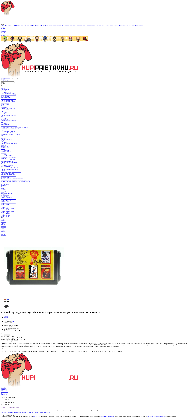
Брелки (2, 192)
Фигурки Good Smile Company (8, 203)
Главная (6, 316)
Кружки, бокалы (109, 25)
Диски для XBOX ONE (7, 161)
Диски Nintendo (5, 96)
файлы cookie (36, 416)
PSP (19, 25)
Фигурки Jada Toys (5, 205)
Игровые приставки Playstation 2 (9, 115)
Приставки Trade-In (6, 151)
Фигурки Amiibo (5, 104)
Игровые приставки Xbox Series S (9, 168)
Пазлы (136, 25)
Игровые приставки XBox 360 (8, 157)
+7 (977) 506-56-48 (5, 78)
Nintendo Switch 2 (5, 91)
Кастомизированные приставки (9, 182)
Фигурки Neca (4, 207)
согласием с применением (107, 416)
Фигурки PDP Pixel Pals (7, 209)
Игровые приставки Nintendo (8, 99)
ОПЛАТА (3, 388)
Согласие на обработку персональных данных (29, 412)
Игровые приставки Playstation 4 (9, 126)
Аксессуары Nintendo (6, 92)
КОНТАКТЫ (4, 394)
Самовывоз (3, 31)
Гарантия (3, 29)
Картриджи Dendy (5, 146)
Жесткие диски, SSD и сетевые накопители (64, 25)
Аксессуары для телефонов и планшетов (11, 172)
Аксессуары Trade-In (6, 150)
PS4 (15, 25)
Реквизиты (3, 226)
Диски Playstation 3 (5, 119)
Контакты (3, 33)
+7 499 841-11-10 (5, 35)
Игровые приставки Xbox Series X (9, 169)
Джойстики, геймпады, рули (8, 174)
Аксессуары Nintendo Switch (8, 93)
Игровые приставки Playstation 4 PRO (10, 128)
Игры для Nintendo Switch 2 (8, 101)
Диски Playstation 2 (5, 113)
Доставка (3, 28)
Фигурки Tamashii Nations (7, 211)
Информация (5, 218)
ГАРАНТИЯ (4, 390)
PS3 (12, 25)
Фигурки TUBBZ (5, 213)
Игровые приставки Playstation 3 (9, 120)
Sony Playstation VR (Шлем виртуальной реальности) (14, 127)
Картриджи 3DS (5, 103)
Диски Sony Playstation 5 (7, 132)
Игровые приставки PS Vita (8, 108)
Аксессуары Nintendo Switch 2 (8, 95)
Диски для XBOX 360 (6, 155)
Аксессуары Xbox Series (7, 165)
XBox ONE (39, 25)
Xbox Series (45, 25)
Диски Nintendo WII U (6, 97)
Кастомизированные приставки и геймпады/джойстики (90, 25)
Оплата (2, 27)
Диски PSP (3, 138)
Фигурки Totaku (5, 212)
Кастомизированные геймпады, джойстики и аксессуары (15, 181)
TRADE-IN (3, 393)
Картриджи (3, 145)
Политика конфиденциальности (9, 412)
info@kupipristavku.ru (6, 80)
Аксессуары (4, 107)
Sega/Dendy (23, 25)
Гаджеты (51, 25)
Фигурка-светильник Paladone (8, 199)
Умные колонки (5, 177)
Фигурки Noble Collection (7, 208)
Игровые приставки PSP (7, 139)
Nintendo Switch (5, 89)
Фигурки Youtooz (5, 215)
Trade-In (29, 25)
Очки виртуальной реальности (127, 25)
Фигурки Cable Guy (6, 200)
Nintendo (3, 25)
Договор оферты (45, 412)
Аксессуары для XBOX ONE (8, 159)
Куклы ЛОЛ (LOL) (5, 196)
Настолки (116, 25)
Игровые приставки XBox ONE (9, 162)
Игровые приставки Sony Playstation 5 (10, 134)
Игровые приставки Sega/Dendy (9, 143)
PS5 (17, 25)
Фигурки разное (5, 216)
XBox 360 (33, 25)
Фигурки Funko (5, 201)
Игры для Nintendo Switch (7, 100)
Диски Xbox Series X (6, 166)
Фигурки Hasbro (5, 204)
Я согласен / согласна (171, 416)
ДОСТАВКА (4, 389)
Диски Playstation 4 (5, 124)
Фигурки (140, 25)
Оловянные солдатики (6, 197)
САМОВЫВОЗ (4, 392)
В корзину (7, 334)
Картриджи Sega (5, 147)
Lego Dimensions (5, 195)
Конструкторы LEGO (6, 193)
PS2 (10, 25)
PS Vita (7, 25)
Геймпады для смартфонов (7, 173)
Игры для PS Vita (5, 109)
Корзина (3, 84)
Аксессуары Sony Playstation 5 (8, 131)
